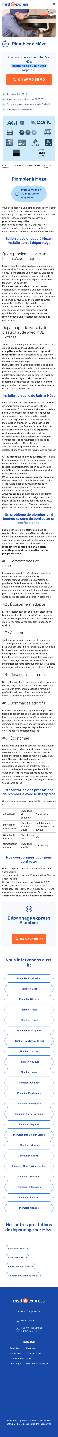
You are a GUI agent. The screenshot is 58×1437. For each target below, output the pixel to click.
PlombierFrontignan (29, 1030)
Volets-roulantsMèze (20, 1266)
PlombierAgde (29, 1009)
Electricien (15, 1353)
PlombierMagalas (29, 1124)
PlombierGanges (29, 1208)
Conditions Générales (39, 1420)
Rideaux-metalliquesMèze (23, 1275)
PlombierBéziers (29, 999)
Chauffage (15, 1363)
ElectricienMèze (17, 1257)
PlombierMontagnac (29, 1093)
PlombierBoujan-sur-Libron (29, 1135)
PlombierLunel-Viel (29, 1176)
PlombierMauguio (29, 1062)
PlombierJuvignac (29, 1082)
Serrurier (14, 1348)
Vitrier (29, 1358)
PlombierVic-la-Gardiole (29, 1114)
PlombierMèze (29, 1072)
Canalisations (17, 1358)
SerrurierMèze (16, 1248)
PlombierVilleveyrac (29, 1103)
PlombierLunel (29, 1020)
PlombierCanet (29, 1155)
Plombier (30, 1348)
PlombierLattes (29, 1051)
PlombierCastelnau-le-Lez (29, 1041)
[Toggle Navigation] (54, 4)
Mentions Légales (16, 1420)
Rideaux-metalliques (37, 1363)
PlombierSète (29, 989)
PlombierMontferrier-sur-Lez (29, 1166)
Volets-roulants (34, 1353)
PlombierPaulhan (29, 1197)
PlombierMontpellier (29, 978)
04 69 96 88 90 (31, 79)
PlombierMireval (29, 1145)
